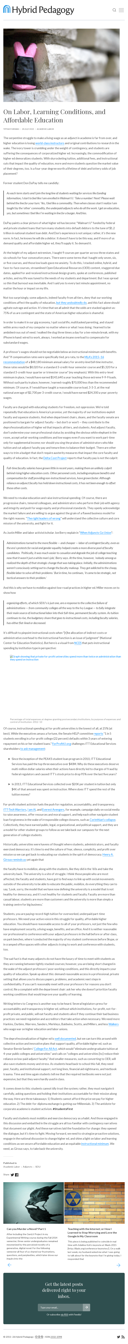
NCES (78, 643)
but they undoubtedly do (71, 302)
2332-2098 (56, 1336)
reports (98, 733)
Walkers (113, 1024)
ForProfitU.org (61, 743)
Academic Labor (45, 129)
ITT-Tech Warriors (14, 809)
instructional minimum (95, 1143)
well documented (65, 1038)
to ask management (32, 748)
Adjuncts (27, 1166)
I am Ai (32, 809)
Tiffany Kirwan (11, 129)
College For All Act (45, 1048)
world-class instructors (49, 143)
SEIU (37, 1166)
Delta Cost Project (55, 458)
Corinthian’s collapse (103, 819)
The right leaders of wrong (43, 518)
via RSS (64, 1314)
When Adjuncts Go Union (95, 532)
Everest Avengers (53, 809)
